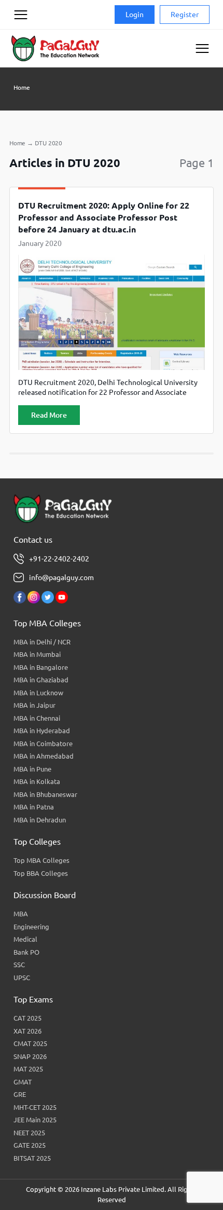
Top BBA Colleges (40, 873)
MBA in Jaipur (34, 705)
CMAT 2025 (30, 1043)
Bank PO (26, 952)
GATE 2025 (29, 1145)
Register (185, 14)
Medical (25, 939)
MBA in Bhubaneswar (45, 794)
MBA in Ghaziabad (40, 679)
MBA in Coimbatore (43, 743)
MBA (20, 913)
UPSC (21, 977)
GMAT (22, 1081)
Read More (49, 415)
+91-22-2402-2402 (59, 559)
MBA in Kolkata (36, 781)
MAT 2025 (28, 1068)
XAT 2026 (27, 1031)
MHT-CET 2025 (35, 1107)
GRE (19, 1094)
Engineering (31, 926)
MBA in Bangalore (40, 667)
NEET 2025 (29, 1132)
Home (21, 87)
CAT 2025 (27, 1018)
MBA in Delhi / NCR (42, 641)
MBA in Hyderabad (41, 730)
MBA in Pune (32, 769)
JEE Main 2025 (35, 1119)
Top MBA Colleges (41, 860)
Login (135, 14)
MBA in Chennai (36, 718)
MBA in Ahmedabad (43, 756)
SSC (19, 964)
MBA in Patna (33, 806)
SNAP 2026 (30, 1056)
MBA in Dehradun (39, 819)
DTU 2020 (48, 143)
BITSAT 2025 (32, 1158)
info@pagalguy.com (61, 577)
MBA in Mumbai (37, 654)
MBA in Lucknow (38, 692)
